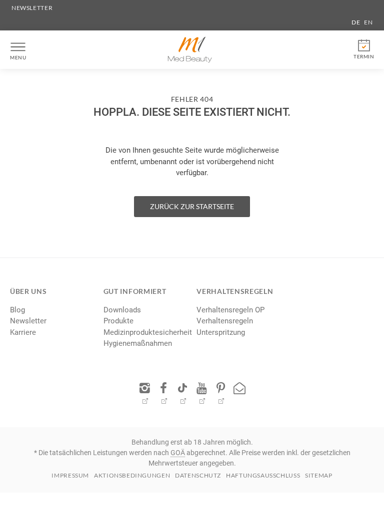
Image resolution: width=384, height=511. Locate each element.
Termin (364, 56)
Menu (18, 57)
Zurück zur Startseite (192, 206)
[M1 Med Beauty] (190, 49)
